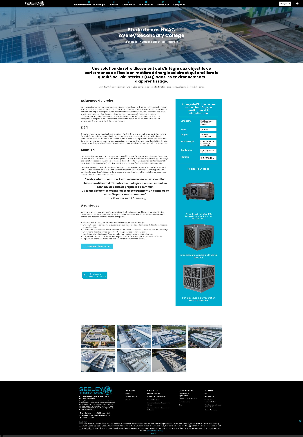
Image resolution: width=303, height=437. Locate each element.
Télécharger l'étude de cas (96, 246)
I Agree (153, 433)
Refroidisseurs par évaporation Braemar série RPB (198, 299)
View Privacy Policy (155, 430)
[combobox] (2, 436)
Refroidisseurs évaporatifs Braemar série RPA (199, 256)
